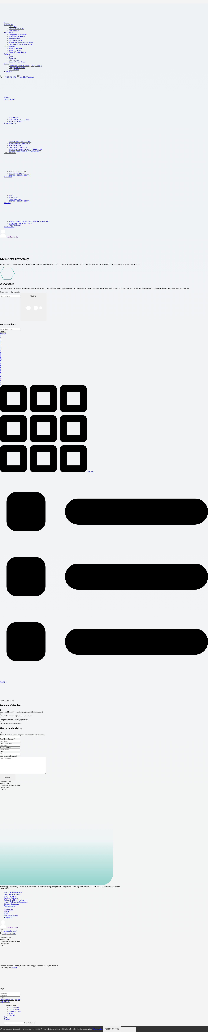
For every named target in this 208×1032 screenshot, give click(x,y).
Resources (12, 58)
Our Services (8, 33)
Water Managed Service (17, 36)
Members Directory (15, 48)
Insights (7, 54)
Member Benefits (14, 50)
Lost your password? (7, 1000)
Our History (13, 27)
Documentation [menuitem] (14, 1009)
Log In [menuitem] (6, 1017)
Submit (8, 777)
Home (6, 23)
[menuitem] (106, 1005)
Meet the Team (14, 31)
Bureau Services (14, 38)
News (11, 56)
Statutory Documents (11, 904)
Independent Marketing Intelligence (21, 42)
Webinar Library (10, 906)
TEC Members (9, 46)
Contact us (8, 72)
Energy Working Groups (17, 52)
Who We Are (8, 25)
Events (6, 64)
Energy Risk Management (18, 34)
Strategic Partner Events (17, 68)
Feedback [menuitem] (12, 1015)
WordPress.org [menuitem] (14, 1007)
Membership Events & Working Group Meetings (25, 66)
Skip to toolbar (5, 1002)
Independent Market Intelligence (15, 900)
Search (26, 1023)
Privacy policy (98, 1029)
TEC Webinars (14, 60)
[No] (128, 1029)
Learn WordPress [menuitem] (14, 1011)
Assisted (14, 968)
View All (3, 333)
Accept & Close (112, 1029)
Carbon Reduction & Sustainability (21, 44)
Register (17, 1000)
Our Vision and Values (16, 29)
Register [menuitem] (7, 1019)
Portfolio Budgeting (15, 40)
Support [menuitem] (11, 1013)
